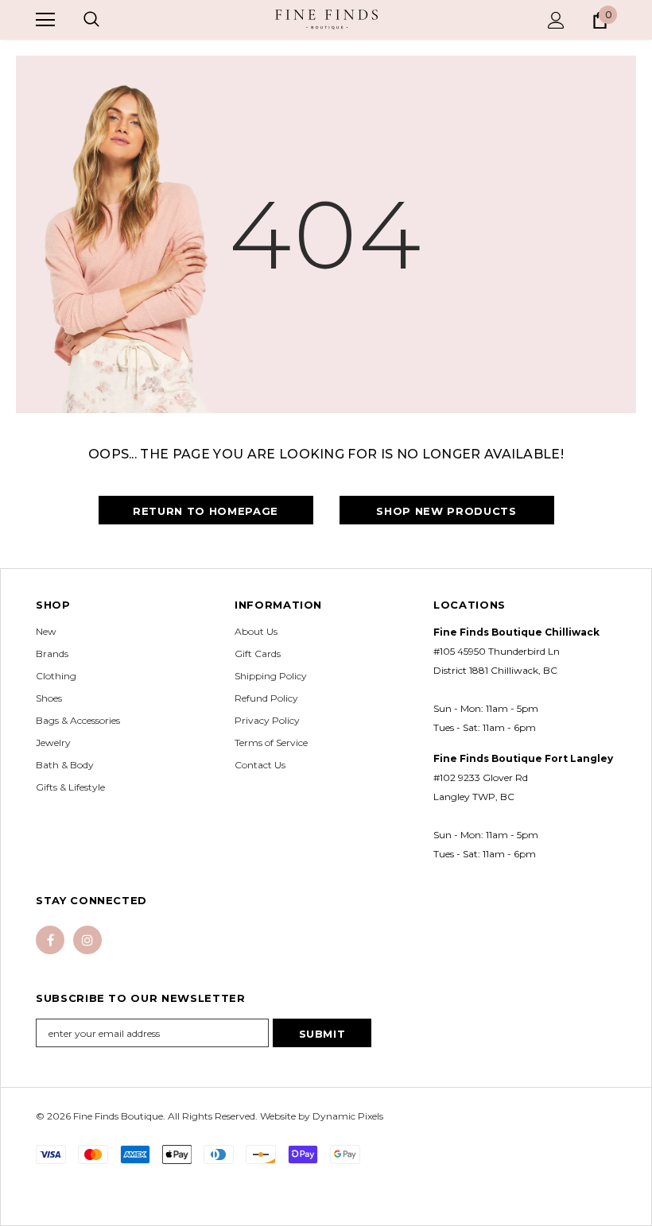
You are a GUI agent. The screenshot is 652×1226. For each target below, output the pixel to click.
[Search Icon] (91, 20)
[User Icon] (556, 20)
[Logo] (326, 19)
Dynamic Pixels (347, 1116)
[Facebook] (50, 940)
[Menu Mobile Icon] (45, 19)
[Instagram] (87, 940)
